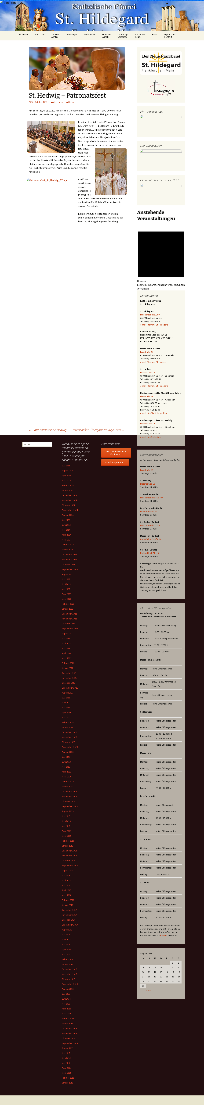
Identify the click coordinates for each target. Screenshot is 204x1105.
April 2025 (66, 475)
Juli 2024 (66, 520)
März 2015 (66, 1072)
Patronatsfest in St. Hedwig (47, 430)
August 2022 (67, 633)
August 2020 (67, 752)
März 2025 (66, 480)
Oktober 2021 (68, 682)
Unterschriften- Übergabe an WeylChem (98, 430)
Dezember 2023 (69, 554)
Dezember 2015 (69, 1028)
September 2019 (70, 806)
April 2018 (66, 890)
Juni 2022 (66, 643)
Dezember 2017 (69, 909)
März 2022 (66, 658)
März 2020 (66, 776)
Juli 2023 (66, 579)
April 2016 (66, 1008)
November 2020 (69, 737)
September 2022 (70, 628)
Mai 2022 (66, 648)
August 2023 (67, 574)
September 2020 (70, 747)
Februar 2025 (68, 485)
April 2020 (66, 771)
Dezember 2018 (69, 850)
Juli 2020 (66, 756)
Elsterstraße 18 (147, 372)
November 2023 (69, 559)
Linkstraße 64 (146, 469)
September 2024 (70, 510)
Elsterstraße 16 (147, 423)
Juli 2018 (66, 875)
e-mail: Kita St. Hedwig (150, 437)
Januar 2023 (67, 608)
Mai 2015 (66, 1063)
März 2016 (66, 1013)
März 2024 (66, 539)
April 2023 (66, 594)
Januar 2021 (67, 727)
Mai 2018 (66, 885)
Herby (71, 102)
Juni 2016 (66, 998)
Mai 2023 (66, 589)
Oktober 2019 (68, 801)
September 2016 (70, 984)
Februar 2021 (68, 722)
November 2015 (69, 1033)
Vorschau (39, 34)
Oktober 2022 (68, 623)
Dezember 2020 (69, 732)
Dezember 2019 (69, 791)
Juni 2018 (66, 880)
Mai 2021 (66, 707)
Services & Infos (55, 35)
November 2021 (69, 677)
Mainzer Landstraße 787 (151, 497)
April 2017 (66, 949)
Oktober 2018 (68, 860)
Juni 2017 (66, 939)
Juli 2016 (66, 993)
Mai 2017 (66, 944)
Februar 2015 (68, 1077)
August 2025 (67, 470)
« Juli (148, 990)
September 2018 (70, 865)
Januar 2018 (67, 905)
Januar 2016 (67, 1023)
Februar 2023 (68, 603)
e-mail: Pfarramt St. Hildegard (154, 324)
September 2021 (70, 687)
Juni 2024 (66, 524)
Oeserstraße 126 (148, 511)
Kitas (154, 34)
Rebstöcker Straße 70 (150, 539)
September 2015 (70, 1043)
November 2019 (69, 796)
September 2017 (70, 924)
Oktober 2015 (68, 1038)
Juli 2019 (66, 816)
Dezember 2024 (69, 495)
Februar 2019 (68, 840)
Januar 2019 (67, 845)
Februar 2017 (68, 959)
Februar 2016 (68, 1018)
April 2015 (66, 1067)
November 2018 (69, 855)
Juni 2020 (66, 761)
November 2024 (69, 500)
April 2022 (66, 653)
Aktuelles (23, 34)
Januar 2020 (67, 786)
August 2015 (67, 1048)
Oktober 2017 (68, 919)
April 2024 (66, 534)
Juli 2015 (66, 1053)
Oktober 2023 (68, 564)
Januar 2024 (67, 549)
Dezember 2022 (69, 613)
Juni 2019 (66, 821)
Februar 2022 (68, 663)
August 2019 (67, 811)
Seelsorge (72, 34)
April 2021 (66, 712)
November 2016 (69, 974)
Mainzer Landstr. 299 (150, 314)
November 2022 (69, 618)
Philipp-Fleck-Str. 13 (149, 553)
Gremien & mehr (106, 35)
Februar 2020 (68, 781)
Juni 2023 (66, 584)
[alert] (161, 258)
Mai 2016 (66, 1003)
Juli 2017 (66, 934)
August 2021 (67, 692)
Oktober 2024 (68, 505)
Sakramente (89, 34)
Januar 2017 (67, 964)
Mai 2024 (66, 529)
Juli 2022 (66, 638)
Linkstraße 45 (146, 351)
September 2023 (70, 569)
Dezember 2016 (69, 969)
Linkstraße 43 (146, 396)
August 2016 (67, 988)
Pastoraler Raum (140, 35)
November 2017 (69, 914)
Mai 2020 (66, 766)
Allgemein (58, 102)
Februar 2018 (68, 900)
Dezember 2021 (69, 673)
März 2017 (66, 954)
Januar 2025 (67, 490)
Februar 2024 (68, 544)
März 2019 (66, 835)
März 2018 (66, 895)
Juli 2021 (66, 697)
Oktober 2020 (68, 742)
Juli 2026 (66, 465)
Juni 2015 (66, 1058)
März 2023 (66, 598)
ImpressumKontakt (169, 35)
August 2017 (67, 929)
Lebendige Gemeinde (122, 35)
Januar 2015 (67, 1082)
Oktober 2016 (68, 979)
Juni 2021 (66, 702)
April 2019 (66, 831)
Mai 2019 (66, 826)
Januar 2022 (67, 668)
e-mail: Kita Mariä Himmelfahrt (154, 413)
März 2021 (66, 717)
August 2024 (67, 515)
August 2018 (67, 870)
